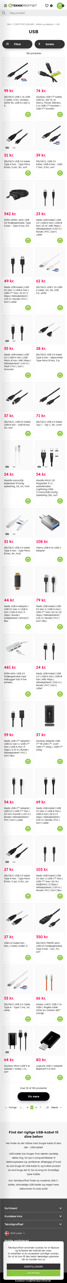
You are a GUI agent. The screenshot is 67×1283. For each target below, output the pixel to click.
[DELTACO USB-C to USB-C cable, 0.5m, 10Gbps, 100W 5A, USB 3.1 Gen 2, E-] (17, 72)
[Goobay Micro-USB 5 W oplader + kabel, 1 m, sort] (17, 1041)
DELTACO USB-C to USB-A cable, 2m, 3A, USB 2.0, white (49, 290)
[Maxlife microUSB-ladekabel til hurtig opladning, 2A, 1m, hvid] (17, 455)
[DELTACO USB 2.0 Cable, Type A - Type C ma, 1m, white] (17, 979)
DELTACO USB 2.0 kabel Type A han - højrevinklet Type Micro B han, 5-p (49, 357)
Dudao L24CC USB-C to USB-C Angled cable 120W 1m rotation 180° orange (49, 1009)
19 (47, 1107)
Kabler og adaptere (44, 24)
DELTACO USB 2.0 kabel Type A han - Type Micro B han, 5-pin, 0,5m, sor (17, 878)
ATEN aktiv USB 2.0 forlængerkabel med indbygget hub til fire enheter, (15, 678)
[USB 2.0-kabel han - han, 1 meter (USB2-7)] (17, 918)
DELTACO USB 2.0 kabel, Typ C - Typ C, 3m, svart (49, 423)
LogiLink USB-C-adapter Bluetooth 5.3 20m (49, 1067)
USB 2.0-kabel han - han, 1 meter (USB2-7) (16, 944)
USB (58, 24)
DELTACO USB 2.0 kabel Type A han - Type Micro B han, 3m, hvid (17, 550)
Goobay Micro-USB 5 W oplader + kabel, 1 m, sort (17, 1068)
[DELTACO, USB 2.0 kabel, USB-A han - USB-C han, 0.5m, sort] (49, 136)
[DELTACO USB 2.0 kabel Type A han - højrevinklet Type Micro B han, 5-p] (49, 329)
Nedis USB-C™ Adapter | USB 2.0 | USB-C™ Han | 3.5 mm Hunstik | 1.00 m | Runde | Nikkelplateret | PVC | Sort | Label (17, 814)
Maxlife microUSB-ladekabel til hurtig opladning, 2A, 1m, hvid (16, 483)
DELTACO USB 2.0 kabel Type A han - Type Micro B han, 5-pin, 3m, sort (17, 164)
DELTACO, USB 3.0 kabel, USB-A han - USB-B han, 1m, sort (17, 424)
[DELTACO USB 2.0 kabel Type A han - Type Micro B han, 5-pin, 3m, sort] (17, 136)
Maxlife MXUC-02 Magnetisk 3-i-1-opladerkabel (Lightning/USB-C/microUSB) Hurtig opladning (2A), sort (47, 488)
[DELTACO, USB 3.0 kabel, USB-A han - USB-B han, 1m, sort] (17, 397)
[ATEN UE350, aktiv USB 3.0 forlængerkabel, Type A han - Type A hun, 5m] (17, 195)
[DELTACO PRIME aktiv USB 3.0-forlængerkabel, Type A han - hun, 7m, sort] (49, 918)
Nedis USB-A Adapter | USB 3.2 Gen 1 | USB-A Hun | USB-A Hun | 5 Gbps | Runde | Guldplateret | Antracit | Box (16, 613)
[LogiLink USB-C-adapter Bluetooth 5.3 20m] (49, 1041)
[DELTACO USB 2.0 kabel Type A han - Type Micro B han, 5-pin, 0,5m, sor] (17, 850)
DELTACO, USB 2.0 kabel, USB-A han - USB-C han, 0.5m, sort (49, 164)
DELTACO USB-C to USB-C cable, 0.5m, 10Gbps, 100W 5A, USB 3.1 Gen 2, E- (17, 101)
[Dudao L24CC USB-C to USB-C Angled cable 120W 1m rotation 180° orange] (49, 979)
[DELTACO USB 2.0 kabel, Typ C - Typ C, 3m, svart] (49, 397)
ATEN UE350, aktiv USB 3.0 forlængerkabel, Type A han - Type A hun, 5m (17, 222)
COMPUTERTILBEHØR (23, 24)
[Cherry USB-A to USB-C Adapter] (49, 523)
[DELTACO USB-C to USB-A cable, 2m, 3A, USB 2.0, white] (49, 262)
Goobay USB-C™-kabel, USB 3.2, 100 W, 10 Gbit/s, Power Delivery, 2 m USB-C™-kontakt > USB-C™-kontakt (49, 102)
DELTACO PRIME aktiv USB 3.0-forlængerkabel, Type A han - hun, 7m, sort (49, 947)
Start (9, 24)
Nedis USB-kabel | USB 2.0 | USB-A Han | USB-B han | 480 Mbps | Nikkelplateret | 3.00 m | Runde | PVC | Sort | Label (49, 681)
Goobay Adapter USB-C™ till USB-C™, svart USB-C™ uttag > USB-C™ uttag (49, 745)
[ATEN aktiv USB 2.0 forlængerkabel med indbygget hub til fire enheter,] (17, 649)
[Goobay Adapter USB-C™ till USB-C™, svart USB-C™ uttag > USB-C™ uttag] (49, 716)
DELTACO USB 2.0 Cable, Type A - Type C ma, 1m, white (17, 1007)
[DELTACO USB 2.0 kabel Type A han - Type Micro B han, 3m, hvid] (17, 523)
